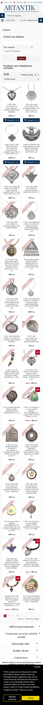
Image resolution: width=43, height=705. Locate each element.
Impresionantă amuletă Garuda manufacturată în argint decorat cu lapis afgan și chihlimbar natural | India (11, 563)
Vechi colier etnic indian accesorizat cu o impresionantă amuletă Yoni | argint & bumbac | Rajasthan (31, 562)
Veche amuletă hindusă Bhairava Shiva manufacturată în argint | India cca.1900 (11, 410)
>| (17, 616)
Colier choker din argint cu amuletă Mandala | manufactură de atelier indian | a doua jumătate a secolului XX (31, 450)
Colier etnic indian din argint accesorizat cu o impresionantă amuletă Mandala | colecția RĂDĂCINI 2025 (31, 226)
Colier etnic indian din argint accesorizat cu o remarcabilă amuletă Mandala (11, 339)
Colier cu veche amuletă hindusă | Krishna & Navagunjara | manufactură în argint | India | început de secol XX (11, 450)
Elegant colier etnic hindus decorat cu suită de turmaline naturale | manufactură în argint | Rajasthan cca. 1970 (11, 600)
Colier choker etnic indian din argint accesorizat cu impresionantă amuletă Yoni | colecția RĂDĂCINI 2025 (11, 149)
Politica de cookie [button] (26, 690)
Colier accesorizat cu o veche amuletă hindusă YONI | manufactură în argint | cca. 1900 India (31, 525)
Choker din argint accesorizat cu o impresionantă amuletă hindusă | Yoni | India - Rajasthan (11, 487)
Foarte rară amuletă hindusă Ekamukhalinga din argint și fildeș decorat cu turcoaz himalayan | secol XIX (11, 526)
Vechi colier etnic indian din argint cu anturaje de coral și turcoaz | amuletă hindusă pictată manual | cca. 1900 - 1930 (11, 265)
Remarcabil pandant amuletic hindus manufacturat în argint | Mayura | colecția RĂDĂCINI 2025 (31, 264)
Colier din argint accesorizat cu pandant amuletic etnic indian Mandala (11, 225)
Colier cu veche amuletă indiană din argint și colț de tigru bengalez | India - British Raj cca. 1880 (11, 373)
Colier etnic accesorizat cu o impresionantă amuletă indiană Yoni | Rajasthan (12, 108)
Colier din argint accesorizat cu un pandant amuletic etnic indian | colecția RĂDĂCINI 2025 (31, 108)
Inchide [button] (37, 667)
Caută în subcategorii (12, 51)
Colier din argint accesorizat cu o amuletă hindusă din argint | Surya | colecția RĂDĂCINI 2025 (11, 303)
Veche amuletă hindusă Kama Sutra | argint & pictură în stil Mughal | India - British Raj (31, 599)
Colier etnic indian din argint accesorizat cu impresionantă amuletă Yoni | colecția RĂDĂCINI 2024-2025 (11, 190)
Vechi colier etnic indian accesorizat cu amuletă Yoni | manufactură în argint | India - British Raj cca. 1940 (31, 374)
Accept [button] (31, 698)
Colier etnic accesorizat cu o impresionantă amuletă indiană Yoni (31, 339)
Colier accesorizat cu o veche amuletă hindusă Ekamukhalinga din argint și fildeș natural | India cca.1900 (31, 412)
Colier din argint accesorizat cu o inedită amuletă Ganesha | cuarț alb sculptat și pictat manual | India (31, 488)
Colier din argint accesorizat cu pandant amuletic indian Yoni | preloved (31, 189)
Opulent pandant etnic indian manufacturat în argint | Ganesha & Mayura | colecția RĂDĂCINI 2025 (31, 148)
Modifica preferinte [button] (12, 698)
